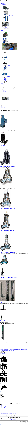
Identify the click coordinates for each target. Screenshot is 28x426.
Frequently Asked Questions (3, 409)
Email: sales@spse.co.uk (6, 85)
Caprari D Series (2, 128)
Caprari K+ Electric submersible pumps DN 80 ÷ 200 (7, 208)
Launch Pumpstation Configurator (14, 419)
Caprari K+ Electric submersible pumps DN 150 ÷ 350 (7, 252)
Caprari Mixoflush (2, 302)
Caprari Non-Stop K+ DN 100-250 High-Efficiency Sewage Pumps (11, 349)
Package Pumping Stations (4, 4)
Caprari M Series (2, 145)
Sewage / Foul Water (3, 3)
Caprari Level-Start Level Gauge (11, 350)
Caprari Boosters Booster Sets (2, 353)
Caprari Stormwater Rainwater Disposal (5, 350)
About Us (4, 90)
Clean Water (2, 30)
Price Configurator (5, 27)
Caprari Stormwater (3, 311)
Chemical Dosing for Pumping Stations (4, 407)
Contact (2, 83)
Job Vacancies (5, 91)
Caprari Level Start (3, 320)
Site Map (4, 92)
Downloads (4, 94)
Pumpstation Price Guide (3, 405)
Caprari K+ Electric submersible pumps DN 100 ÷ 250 (7, 230)
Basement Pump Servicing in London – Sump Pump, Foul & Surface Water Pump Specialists (8, 413)
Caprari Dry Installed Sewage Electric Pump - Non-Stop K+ (8, 277)
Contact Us (2, 410)
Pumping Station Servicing (4, 21)
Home (1, 106)
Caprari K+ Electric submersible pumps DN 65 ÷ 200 (7, 186)
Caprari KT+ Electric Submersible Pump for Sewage (7, 166)
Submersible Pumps (3, 107)
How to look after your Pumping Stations (4, 406)
